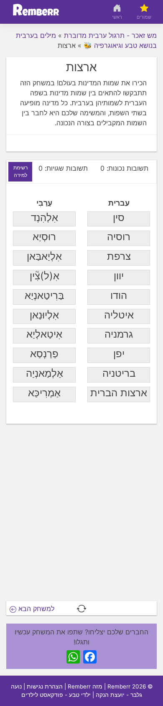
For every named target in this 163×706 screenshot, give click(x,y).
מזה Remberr (85, 686)
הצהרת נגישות (45, 686)
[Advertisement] (81, 515)
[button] (81, 608)
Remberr (118, 686)
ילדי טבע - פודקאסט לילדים (56, 694)
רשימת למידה (20, 171)
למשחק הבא (35, 608)
